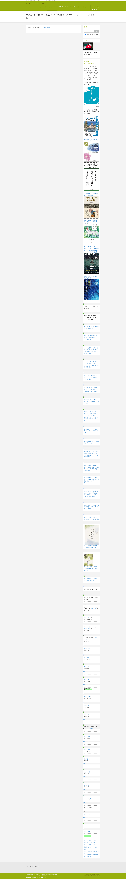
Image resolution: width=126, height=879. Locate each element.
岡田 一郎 (87, 831)
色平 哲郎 (87, 696)
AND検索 (89, 34)
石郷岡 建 (87, 759)
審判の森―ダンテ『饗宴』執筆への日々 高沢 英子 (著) (91, 431)
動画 (74, 6)
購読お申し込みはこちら (83, 6)
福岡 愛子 (87, 628)
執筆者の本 (68, 6)
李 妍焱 (86, 657)
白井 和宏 (94, 608)
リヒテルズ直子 (88, 798)
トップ (34, 6)
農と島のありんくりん (90, 841)
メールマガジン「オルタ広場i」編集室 (41, 874)
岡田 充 (86, 714)
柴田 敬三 (87, 750)
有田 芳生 (87, 679)
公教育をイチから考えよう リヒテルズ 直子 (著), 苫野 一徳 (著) (91, 401)
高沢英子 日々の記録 (89, 842)
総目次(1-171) (95, 6)
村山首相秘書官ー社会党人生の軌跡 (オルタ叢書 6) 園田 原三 (91, 568)
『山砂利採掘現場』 (46, 27)
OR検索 (96, 34)
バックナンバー (52, 6)
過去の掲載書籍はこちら (91, 63)
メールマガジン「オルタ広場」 (36, 3)
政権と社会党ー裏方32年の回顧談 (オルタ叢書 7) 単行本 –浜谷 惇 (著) (91, 507)
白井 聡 (86, 705)
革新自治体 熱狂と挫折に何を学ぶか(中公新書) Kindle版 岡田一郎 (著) (91, 389)
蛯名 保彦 (87, 736)
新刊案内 (86, 61)
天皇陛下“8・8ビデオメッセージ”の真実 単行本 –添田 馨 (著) (91, 377)
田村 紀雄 (87, 617)
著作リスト (86, 671)
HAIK (99, 875)
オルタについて (42, 6)
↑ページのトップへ (30, 866)
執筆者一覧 (60, 6)
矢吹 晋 (86, 666)
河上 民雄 (87, 814)
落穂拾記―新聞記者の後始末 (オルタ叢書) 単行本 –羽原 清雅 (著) (91, 337)
